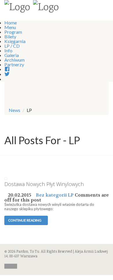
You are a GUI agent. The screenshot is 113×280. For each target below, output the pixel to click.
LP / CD (12, 46)
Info (8, 50)
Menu (10, 27)
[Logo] (17, 8)
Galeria (11, 55)
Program (13, 32)
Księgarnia (14, 41)
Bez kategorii (51, 195)
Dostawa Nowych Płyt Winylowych (44, 184)
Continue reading (24, 220)
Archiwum (14, 60)
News (14, 110)
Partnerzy (14, 64)
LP (71, 195)
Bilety (10, 36)
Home (10, 22)
